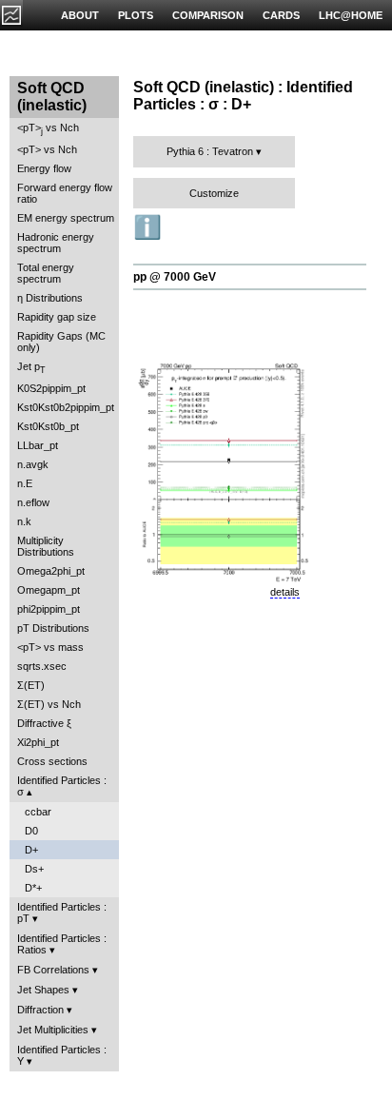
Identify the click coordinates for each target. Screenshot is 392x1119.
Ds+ (34, 868)
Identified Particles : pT (62, 912)
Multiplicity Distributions (45, 546)
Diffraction (40, 1009)
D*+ (33, 887)
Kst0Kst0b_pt (48, 426)
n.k (24, 521)
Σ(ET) (31, 685)
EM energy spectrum (65, 218)
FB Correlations (53, 969)
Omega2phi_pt (51, 571)
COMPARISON (208, 15)
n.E (24, 483)
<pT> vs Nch (48, 129)
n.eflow (33, 502)
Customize (214, 193)
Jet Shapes (43, 989)
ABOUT (80, 15)
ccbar (38, 811)
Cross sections (52, 761)
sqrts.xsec (42, 666)
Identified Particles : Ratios (62, 943)
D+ (31, 849)
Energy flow (44, 168)
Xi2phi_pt (38, 742)
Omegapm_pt (48, 590)
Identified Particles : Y (62, 1055)
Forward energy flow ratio (64, 193)
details (285, 592)
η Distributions (50, 298)
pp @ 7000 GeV (174, 277)
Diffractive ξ (44, 723)
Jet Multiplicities (52, 1029)
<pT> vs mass (50, 647)
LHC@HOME (350, 15)
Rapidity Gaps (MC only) (61, 341)
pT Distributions (53, 628)
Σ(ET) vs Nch (49, 704)
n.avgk (33, 464)
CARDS (281, 15)
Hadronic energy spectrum (55, 242)
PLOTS (135, 15)
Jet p (31, 368)
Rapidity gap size (56, 317)
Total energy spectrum (45, 273)
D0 (31, 830)
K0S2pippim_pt (51, 388)
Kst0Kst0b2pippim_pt (65, 407)
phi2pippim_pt (48, 609)
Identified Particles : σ (62, 786)
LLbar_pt (37, 445)
